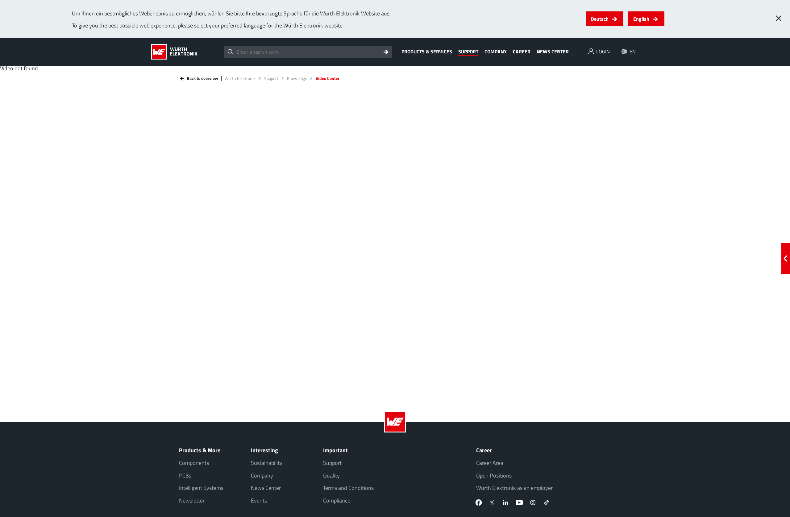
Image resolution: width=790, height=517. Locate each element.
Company (495, 51)
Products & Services (426, 51)
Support (468, 51)
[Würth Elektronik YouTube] (519, 502)
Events (259, 500)
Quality (331, 475)
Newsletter (192, 500)
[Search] (386, 52)
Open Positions (494, 475)
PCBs (185, 475)
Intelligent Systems (201, 488)
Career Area (489, 463)
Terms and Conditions (348, 488)
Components (194, 463)
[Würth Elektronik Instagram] (533, 502)
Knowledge (297, 78)
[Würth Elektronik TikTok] (546, 502)
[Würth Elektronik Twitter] (492, 502)
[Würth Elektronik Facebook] (478, 502)
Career (521, 51)
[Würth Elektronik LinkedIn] (506, 502)
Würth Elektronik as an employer (514, 488)
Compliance (336, 500)
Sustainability (266, 463)
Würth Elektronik (240, 78)
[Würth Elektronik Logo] (174, 52)
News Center (553, 51)
